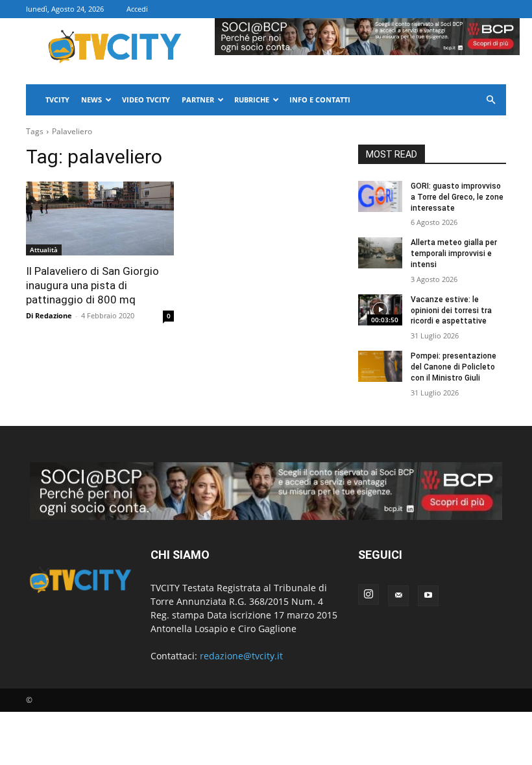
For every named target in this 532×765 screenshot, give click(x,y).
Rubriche (251, 99)
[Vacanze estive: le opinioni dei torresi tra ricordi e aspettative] (380, 309)
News (91, 99)
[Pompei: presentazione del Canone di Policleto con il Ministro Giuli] (380, 366)
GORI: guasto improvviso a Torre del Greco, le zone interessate (457, 197)
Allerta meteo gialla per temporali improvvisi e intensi (454, 253)
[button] (490, 100)
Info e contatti (319, 99)
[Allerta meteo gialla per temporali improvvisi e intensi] (380, 252)
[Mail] (398, 595)
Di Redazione (49, 315)
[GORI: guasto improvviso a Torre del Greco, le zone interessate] (380, 196)
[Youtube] (428, 595)
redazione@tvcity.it (241, 656)
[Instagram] (368, 594)
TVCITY (57, 99)
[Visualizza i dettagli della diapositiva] (266, 491)
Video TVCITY (146, 99)
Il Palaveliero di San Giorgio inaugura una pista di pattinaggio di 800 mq (92, 285)
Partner (198, 99)
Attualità (44, 249)
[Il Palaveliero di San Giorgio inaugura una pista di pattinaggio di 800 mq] (100, 218)
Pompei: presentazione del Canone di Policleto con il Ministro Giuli (453, 367)
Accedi (137, 9)
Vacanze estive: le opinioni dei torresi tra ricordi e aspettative (451, 310)
